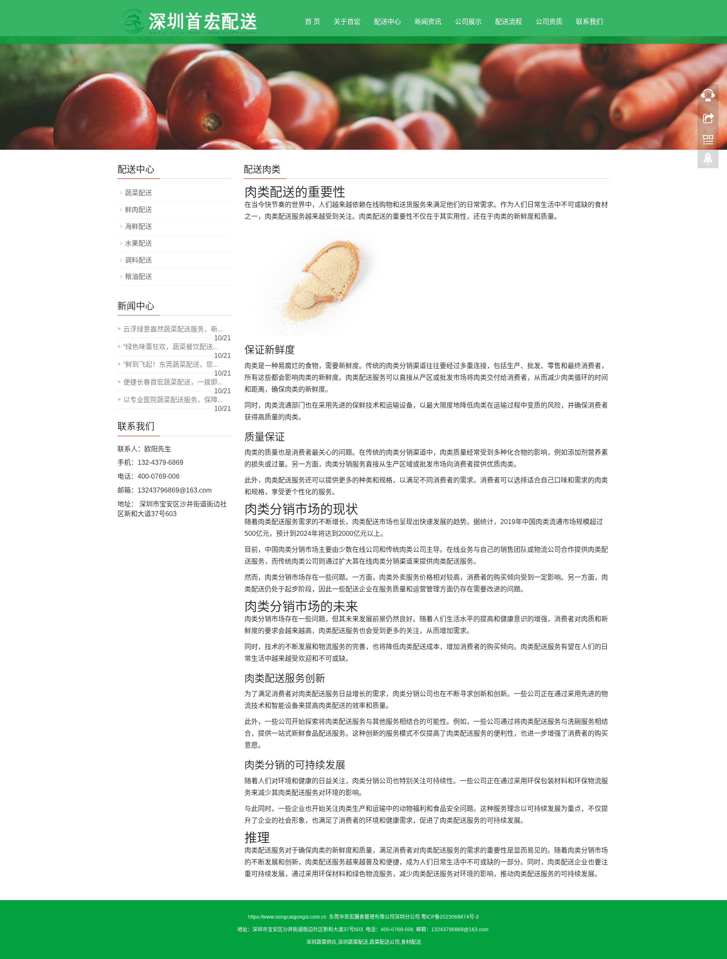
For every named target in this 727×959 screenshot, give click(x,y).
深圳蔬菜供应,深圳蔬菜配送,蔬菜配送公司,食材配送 (363, 942)
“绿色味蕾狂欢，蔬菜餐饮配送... (170, 346)
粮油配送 (138, 276)
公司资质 (549, 21)
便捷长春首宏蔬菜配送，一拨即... (173, 382)
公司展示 (468, 21)
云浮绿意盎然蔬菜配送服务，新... (173, 329)
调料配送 (138, 260)
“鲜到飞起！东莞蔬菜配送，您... (170, 364)
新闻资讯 (427, 21)
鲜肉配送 (138, 209)
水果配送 (138, 243)
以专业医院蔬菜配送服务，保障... (173, 399)
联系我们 (589, 21)
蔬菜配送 (138, 192)
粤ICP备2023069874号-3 (450, 917)
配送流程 (508, 21)
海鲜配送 (138, 226)
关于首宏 (347, 21)
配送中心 (387, 21)
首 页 (312, 21)
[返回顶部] (708, 161)
